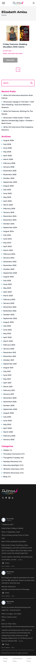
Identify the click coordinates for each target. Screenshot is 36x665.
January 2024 (8, 258)
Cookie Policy (28, 660)
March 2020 (8, 432)
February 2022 (9, 345)
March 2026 (8, 159)
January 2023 (8, 303)
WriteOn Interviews (13, 469)
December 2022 (9, 307)
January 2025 (8, 212)
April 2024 (7, 246)
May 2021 (7, 379)
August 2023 (8, 277)
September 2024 (10, 227)
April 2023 (7, 292)
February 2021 (9, 390)
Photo (7, 563)
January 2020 (8, 439)
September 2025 (10, 182)
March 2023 (8, 296)
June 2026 (7, 148)
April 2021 (7, 383)
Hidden (7, 450)
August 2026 (8, 140)
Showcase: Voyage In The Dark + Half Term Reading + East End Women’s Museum (18, 104)
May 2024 (7, 243)
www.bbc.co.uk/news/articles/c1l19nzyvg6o (16, 589)
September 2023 (10, 273)
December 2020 (9, 398)
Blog (7, 477)
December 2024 (9, 216)
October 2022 (8, 315)
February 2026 (9, 163)
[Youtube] (12, 498)
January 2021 (8, 394)
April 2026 (7, 156)
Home (4, 15)
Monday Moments (12, 461)
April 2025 (7, 201)
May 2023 (7, 288)
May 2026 (7, 152)
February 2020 (9, 436)
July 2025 (7, 190)
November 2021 (9, 356)
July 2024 (7, 235)
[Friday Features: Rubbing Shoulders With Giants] (18, 33)
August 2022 (8, 322)
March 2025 (8, 205)
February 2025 (9, 209)
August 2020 (8, 413)
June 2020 (7, 421)
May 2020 (7, 424)
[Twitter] (3, 498)
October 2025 (8, 178)
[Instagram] (9, 498)
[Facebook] (6, 498)
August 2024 (8, 231)
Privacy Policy (5, 660)
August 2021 (8, 368)
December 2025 (9, 171)
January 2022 (8, 349)
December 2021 (9, 352)
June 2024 (7, 239)
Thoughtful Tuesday (13, 458)
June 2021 (7, 375)
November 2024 (9, 220)
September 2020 (10, 409)
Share (13, 566)
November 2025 (9, 174)
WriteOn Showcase (13, 473)
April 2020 (7, 428)
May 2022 (7, 333)
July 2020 (7, 417)
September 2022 (10, 318)
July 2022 (7, 326)
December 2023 (9, 262)
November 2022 (9, 311)
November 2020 (9, 402)
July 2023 (7, 281)
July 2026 (7, 144)
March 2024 (8, 250)
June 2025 (7, 193)
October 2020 (8, 405)
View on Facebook (6, 566)
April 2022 (7, 337)
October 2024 (8, 224)
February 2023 (9, 299)
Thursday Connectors (14, 454)
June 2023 (7, 284)
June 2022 (7, 330)
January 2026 (8, 167)
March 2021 (7, 387)
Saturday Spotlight (13, 465)
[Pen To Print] (18, 3)
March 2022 (8, 341)
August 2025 (8, 186)
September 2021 (10, 364)
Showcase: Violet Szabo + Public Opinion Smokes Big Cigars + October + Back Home (18, 120)
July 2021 (7, 371)
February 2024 (9, 254)
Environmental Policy (17, 660)
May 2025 (7, 197)
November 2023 (9, 265)
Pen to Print (10, 519)
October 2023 (8, 269)
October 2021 (8, 360)
